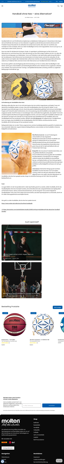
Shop (35, 419)
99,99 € (31, 344)
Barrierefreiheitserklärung (41, 462)
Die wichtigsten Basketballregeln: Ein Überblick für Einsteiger (21, 293)
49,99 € (3, 344)
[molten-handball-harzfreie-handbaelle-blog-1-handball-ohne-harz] (32, 99)
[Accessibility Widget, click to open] (2, 461)
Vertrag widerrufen (8, 448)
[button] (58, 6)
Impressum (37, 457)
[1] (2, 209)
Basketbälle (37, 425)
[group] (32, 328)
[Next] (61, 324)
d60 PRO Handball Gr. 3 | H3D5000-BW (39, 339)
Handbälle (36, 427)
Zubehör (36, 437)
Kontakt (4, 459)
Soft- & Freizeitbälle (39, 435)
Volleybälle (36, 430)
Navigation (6, 454)
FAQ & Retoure (5, 457)
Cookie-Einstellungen (39, 459)
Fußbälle (36, 432)
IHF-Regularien (37, 118)
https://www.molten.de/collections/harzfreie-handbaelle (17, 203)
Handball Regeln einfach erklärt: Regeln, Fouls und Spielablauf (18, 255)
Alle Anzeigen (57, 307)
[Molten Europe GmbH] (32, 6)
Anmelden (52, 405)
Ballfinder (36, 422)
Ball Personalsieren (39, 439)
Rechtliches (38, 454)
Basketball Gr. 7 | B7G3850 (8, 339)
